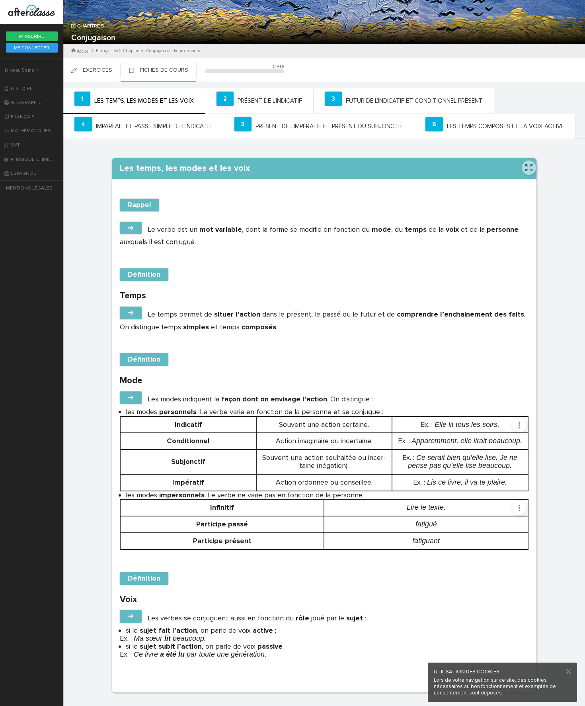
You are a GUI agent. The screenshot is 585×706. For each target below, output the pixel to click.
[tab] (134, 101)
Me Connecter (31, 47)
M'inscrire (31, 36)
